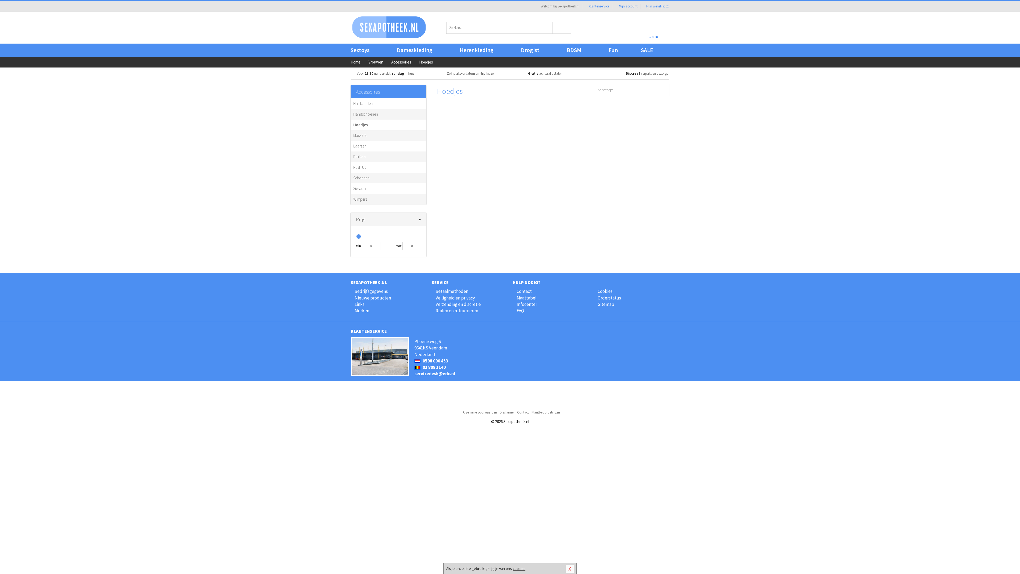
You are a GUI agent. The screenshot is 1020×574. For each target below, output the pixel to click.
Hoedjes (360, 124)
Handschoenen (365, 114)
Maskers (359, 135)
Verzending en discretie (458, 304)
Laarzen (360, 146)
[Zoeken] (561, 28)
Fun (613, 50)
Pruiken (359, 156)
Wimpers (360, 199)
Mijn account (628, 6)
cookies (519, 568)
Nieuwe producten (373, 298)
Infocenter (527, 304)
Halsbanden (363, 103)
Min (358, 246)
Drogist (530, 50)
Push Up (360, 167)
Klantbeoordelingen (546, 412)
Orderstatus (609, 298)
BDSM (574, 50)
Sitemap (606, 304)
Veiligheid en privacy (455, 298)
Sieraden (360, 188)
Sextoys (360, 50)
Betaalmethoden (452, 291)
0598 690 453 (435, 361)
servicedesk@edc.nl (434, 374)
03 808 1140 (434, 367)
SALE (647, 50)
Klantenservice (599, 6)
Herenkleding (477, 50)
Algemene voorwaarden (480, 412)
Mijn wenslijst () (657, 6)
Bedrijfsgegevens (371, 291)
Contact (524, 291)
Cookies (605, 291)
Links (359, 304)
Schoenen (361, 177)
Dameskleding (414, 50)
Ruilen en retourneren (457, 311)
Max (399, 246)
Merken (362, 311)
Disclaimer (507, 412)
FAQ (520, 311)
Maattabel (527, 298)
